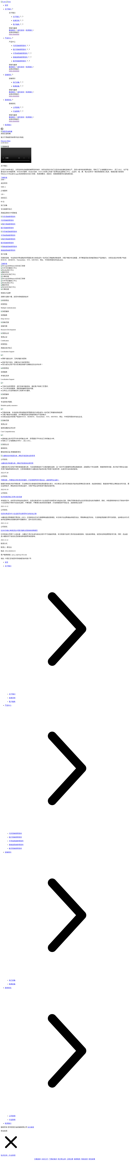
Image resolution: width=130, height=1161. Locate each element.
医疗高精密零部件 (7, 228)
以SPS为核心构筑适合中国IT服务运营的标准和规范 (19, 530)
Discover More (5, 141)
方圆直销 (37, 1159)
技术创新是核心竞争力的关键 (11, 497)
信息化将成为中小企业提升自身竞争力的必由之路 (19, 513)
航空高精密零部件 (7, 243)
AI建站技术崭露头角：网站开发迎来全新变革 (17, 463)
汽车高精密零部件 (7, 220)
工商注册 (70, 1159)
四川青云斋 (62, 1159)
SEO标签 (31, 1127)
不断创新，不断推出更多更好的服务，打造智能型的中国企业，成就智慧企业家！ (30, 480)
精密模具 (77, 1159)
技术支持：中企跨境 (8, 1155)
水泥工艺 (44, 1159)
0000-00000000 (14, 34)
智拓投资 (84, 1159)
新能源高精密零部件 (8, 250)
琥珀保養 (92, 1159)
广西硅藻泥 (53, 1159)
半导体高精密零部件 (8, 235)
